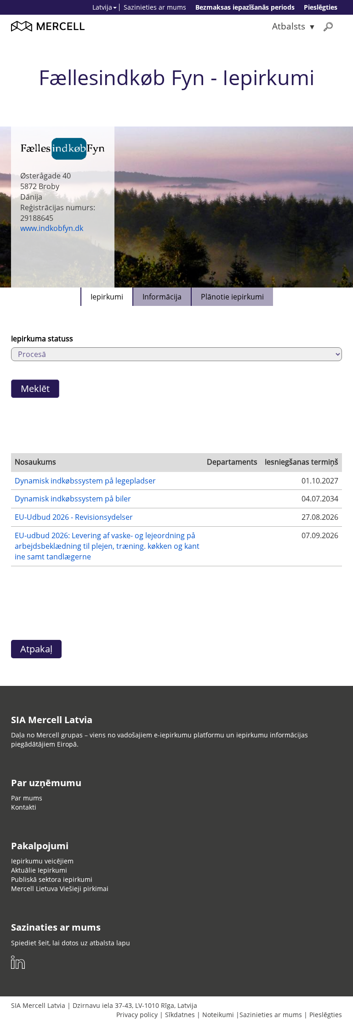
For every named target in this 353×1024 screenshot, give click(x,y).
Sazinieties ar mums (155, 7)
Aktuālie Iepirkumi (39, 870)
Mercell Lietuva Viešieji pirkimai (59, 888)
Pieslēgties (320, 7)
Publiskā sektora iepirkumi (51, 879)
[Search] (328, 26)
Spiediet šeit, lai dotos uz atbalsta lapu (70, 942)
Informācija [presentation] (162, 297)
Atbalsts (288, 26)
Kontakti (23, 807)
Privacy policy (137, 1014)
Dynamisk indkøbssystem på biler (73, 499)
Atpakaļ (36, 649)
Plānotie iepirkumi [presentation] (232, 297)
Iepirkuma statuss (42, 339)
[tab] (106, 297)
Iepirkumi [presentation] (107, 297)
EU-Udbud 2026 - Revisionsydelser (74, 517)
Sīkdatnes (180, 1014)
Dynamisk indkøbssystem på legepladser (85, 481)
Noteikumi (218, 1014)
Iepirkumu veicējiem (42, 861)
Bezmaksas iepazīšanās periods (245, 7)
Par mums (26, 798)
